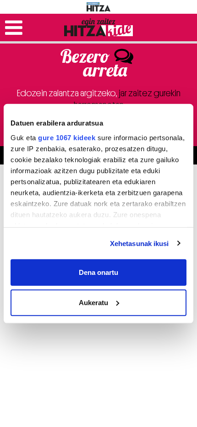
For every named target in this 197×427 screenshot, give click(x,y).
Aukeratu (93, 302)
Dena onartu (98, 272)
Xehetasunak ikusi (139, 243)
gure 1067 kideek (66, 137)
